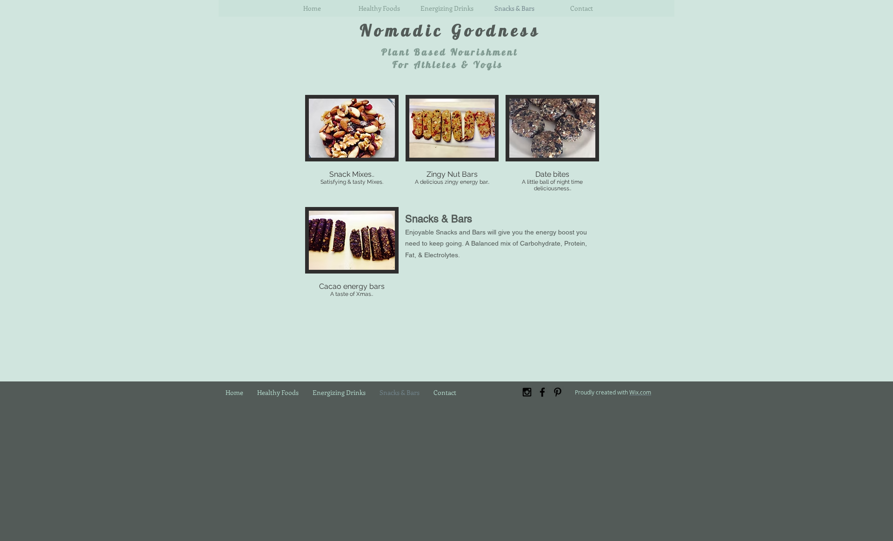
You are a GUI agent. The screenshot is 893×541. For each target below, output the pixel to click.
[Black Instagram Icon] (527, 392)
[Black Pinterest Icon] (558, 392)
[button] (352, 147)
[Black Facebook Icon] (542, 392)
